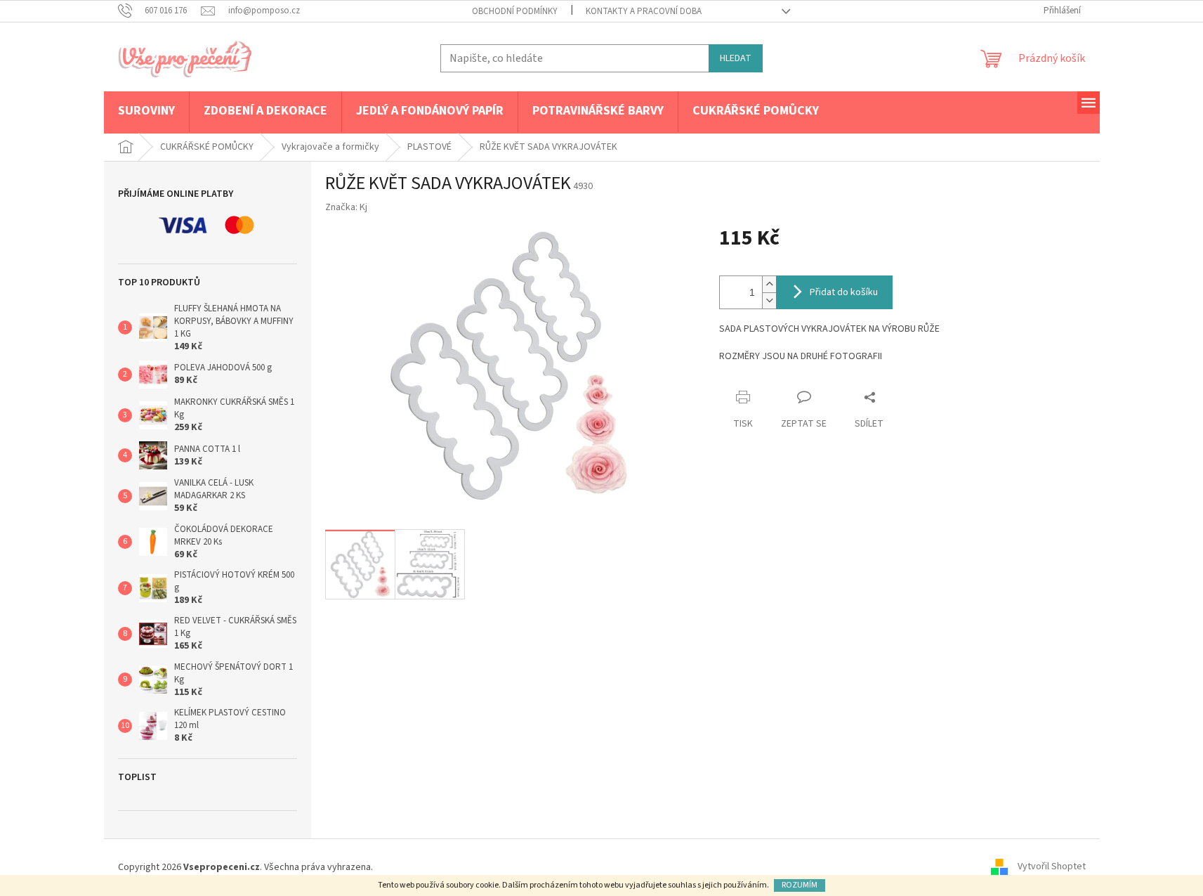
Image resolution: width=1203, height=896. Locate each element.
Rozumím (799, 885)
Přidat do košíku (844, 292)
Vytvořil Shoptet (1052, 867)
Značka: (346, 207)
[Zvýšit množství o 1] (769, 284)
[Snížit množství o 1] (769, 300)
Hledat (735, 58)
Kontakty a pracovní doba (644, 11)
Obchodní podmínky (515, 11)
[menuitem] (146, 111)
